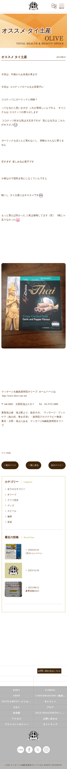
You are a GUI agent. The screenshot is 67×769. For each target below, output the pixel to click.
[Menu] (61, 6)
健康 (9, 516)
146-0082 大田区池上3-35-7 (19, 404)
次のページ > (57, 465)
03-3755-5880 (51, 404)
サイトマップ (50, 724)
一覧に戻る (33, 465)
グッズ (10, 505)
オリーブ (11, 494)
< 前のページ (10, 465)
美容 (9, 522)
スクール (11, 511)
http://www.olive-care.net (14, 396)
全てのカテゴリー (16, 489)
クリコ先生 (6, 453)
